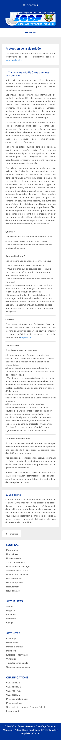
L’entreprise (12, 550)
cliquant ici (25, 337)
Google (9, 622)
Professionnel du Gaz (17, 699)
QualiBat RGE (13, 695)
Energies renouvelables (18, 655)
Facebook (11, 614)
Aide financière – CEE (17, 570)
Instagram (11, 618)
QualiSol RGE (13, 682)
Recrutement (12, 586)
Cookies (14, 534)
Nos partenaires (14, 578)
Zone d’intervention (15, 562)
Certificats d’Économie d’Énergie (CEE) (25, 707)
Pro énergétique (14, 703)
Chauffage (11, 638)
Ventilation (11, 659)
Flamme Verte (13, 711)
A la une (10, 606)
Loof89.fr (11, 726)
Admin (18, 730)
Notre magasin (13, 558)
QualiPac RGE (13, 691)
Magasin (10, 610)
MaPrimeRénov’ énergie (18, 566)
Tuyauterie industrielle (17, 663)
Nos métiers (12, 554)
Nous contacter (13, 590)
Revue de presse (14, 582)
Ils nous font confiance (17, 574)
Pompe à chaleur (14, 646)
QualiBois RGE (13, 686)
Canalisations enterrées (18, 667)
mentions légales (13, 60)
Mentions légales (32, 730)
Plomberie (11, 650)
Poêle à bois (12, 642)
